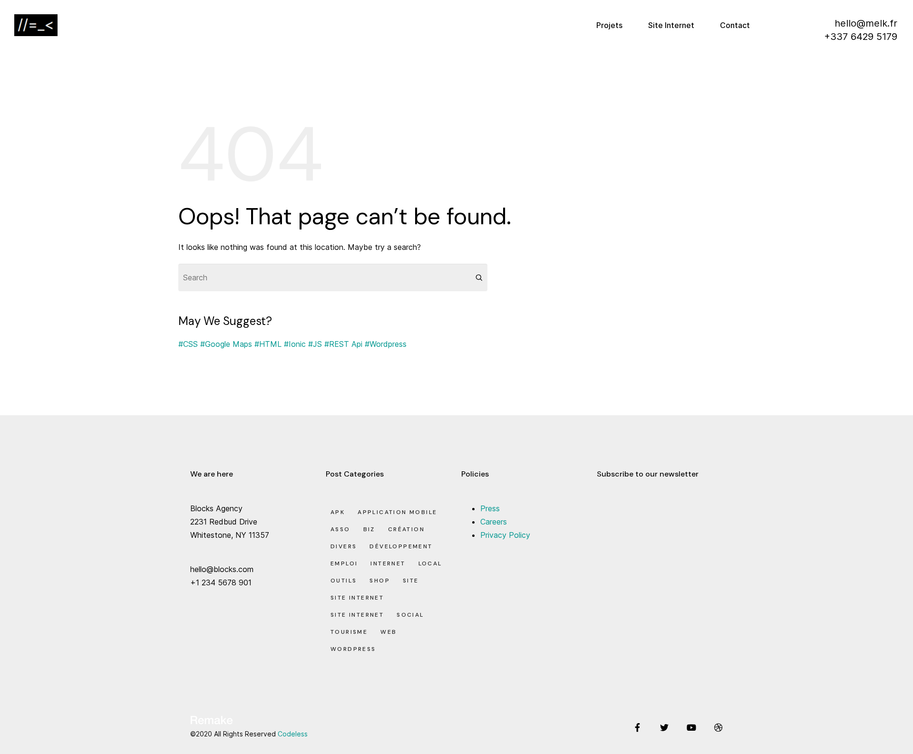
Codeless (293, 734)
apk (337, 512)
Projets (609, 25)
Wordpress (353, 649)
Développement (400, 546)
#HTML (268, 344)
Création (406, 529)
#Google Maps (226, 344)
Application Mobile (397, 512)
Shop (379, 580)
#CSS (188, 344)
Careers (493, 521)
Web (388, 632)
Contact (735, 25)
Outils (343, 580)
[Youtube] (691, 727)
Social (410, 615)
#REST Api (343, 344)
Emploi (344, 563)
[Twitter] (664, 727)
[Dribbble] (718, 727)
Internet (387, 563)
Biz (369, 529)
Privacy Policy (505, 535)
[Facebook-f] (637, 727)
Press (490, 508)
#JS (315, 344)
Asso (340, 529)
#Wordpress (386, 344)
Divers (343, 546)
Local (430, 563)
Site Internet (671, 25)
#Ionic (295, 344)
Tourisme (349, 632)
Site (411, 580)
